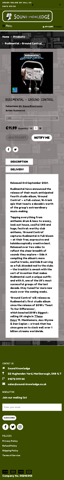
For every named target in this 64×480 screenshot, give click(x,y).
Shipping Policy (10, 450)
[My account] (32, 5)
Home (5, 36)
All (20, 106)
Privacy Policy (10, 441)
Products (19, 36)
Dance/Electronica (32, 106)
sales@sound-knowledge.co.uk (27, 384)
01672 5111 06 (16, 378)
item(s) (53, 27)
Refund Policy (9, 446)
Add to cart (17, 137)
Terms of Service (11, 455)
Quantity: (23, 128)
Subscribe (9, 418)
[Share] (8, 149)
